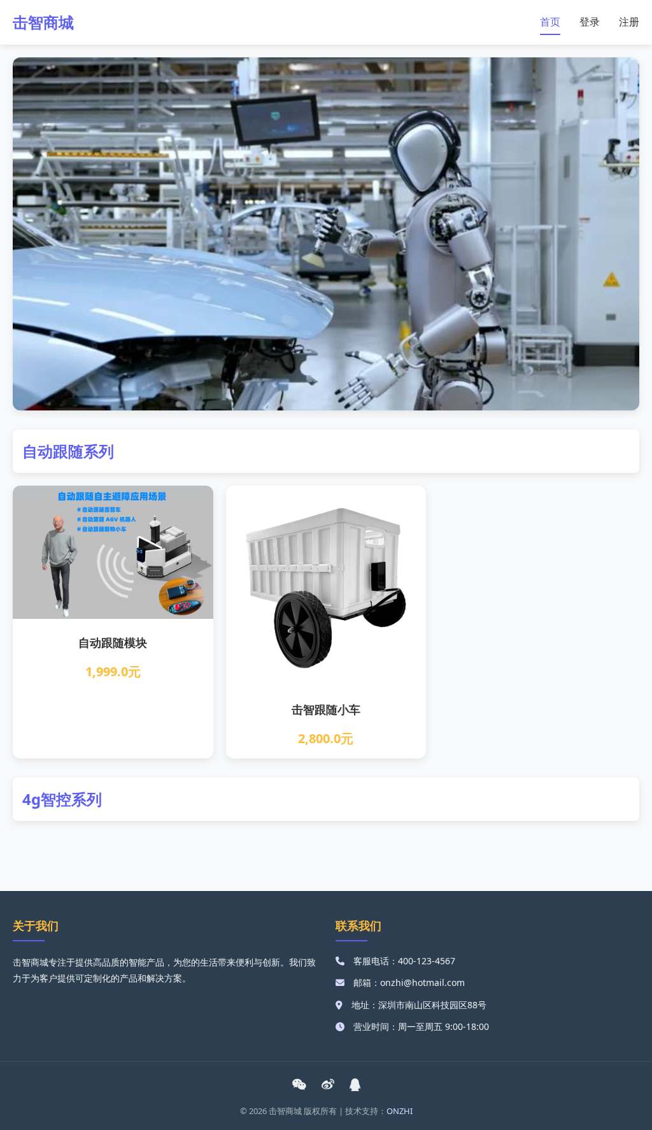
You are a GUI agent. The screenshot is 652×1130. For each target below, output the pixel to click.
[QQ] (355, 1085)
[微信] (299, 1085)
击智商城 (43, 22)
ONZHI (399, 1111)
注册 (629, 22)
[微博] (328, 1085)
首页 (550, 22)
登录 (589, 22)
